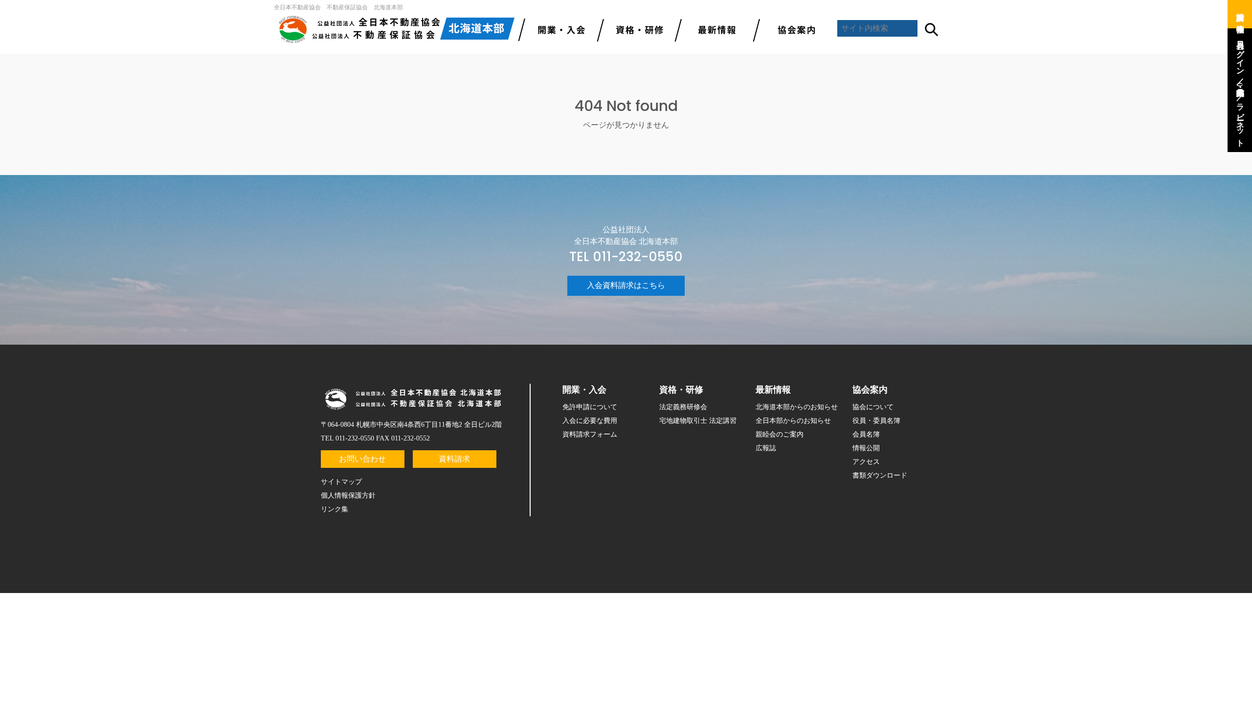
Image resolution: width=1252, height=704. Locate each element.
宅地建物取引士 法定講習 (698, 420)
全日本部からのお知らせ (793, 420)
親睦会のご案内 (780, 434)
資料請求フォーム (589, 434)
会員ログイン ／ (1240, 58)
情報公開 (866, 448)
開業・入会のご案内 (557, 29)
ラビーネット (1240, 120)
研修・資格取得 (636, 29)
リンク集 (334, 509)
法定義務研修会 (683, 407)
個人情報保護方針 (348, 495)
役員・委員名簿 (876, 420)
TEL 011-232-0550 (626, 256)
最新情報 (714, 29)
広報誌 (766, 448)
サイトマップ (341, 481)
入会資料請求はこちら (626, 285)
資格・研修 (681, 390)
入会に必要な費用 (589, 420)
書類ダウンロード (879, 475)
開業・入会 (584, 390)
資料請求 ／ (1240, 12)
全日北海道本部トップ (396, 29)
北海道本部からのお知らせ (797, 407)
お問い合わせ (362, 459)
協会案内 (792, 29)
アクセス (866, 461)
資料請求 (454, 459)
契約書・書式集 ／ (1240, 89)
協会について (873, 407)
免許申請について (589, 407)
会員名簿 (866, 434)
